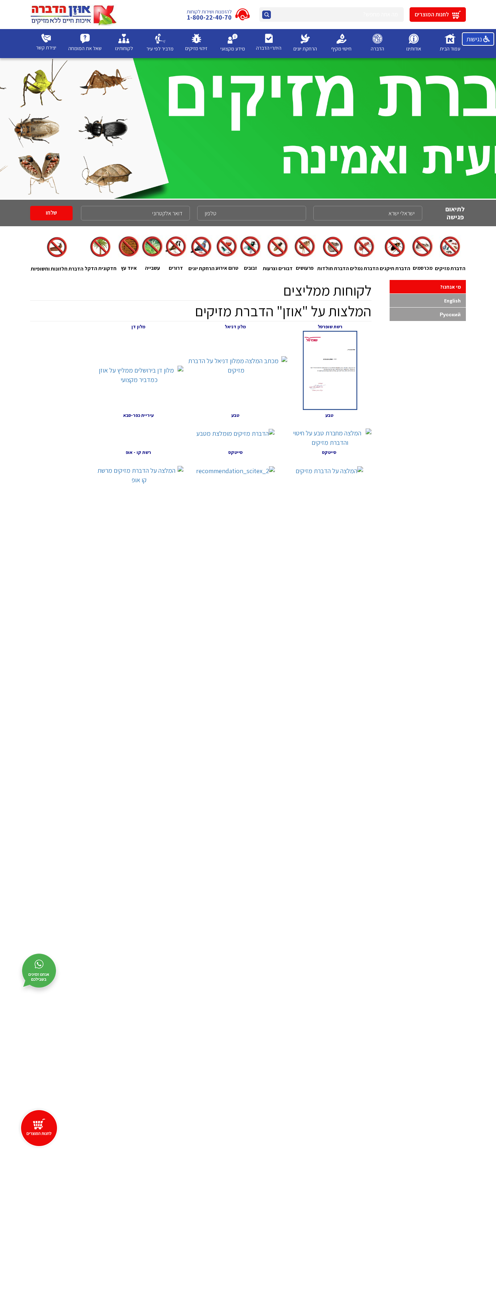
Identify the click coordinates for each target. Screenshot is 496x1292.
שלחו (51, 212)
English (452, 300)
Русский (450, 314)
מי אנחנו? (450, 287)
